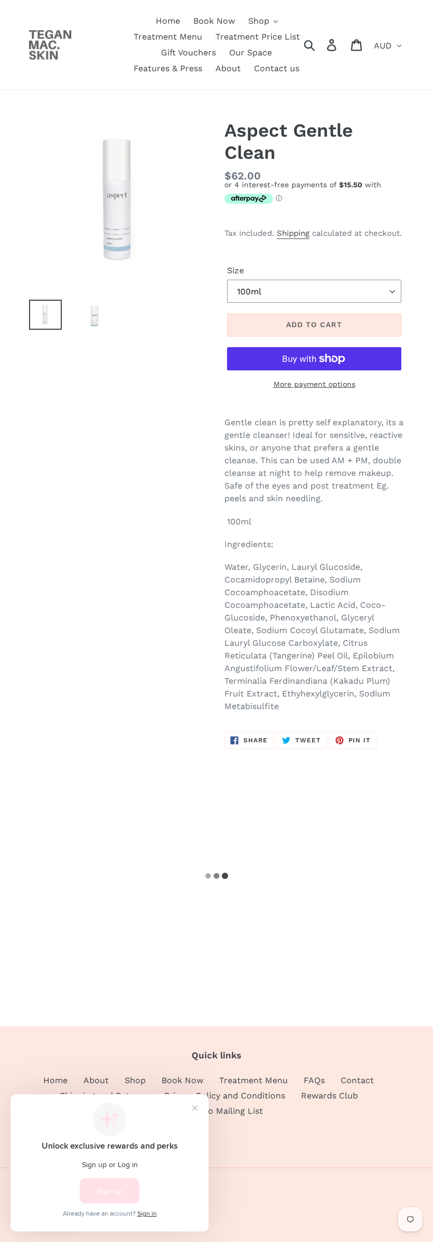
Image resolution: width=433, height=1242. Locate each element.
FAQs (314, 1080)
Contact (357, 1080)
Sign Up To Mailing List (216, 1111)
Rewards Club (329, 1096)
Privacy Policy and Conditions (224, 1096)
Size (235, 270)
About (96, 1080)
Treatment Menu (253, 1080)
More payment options (314, 384)
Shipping (293, 233)
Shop (135, 1080)
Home (55, 1080)
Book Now (182, 1080)
